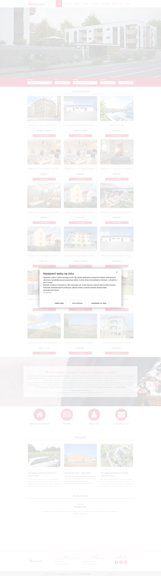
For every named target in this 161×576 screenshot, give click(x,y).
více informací (47, 292)
